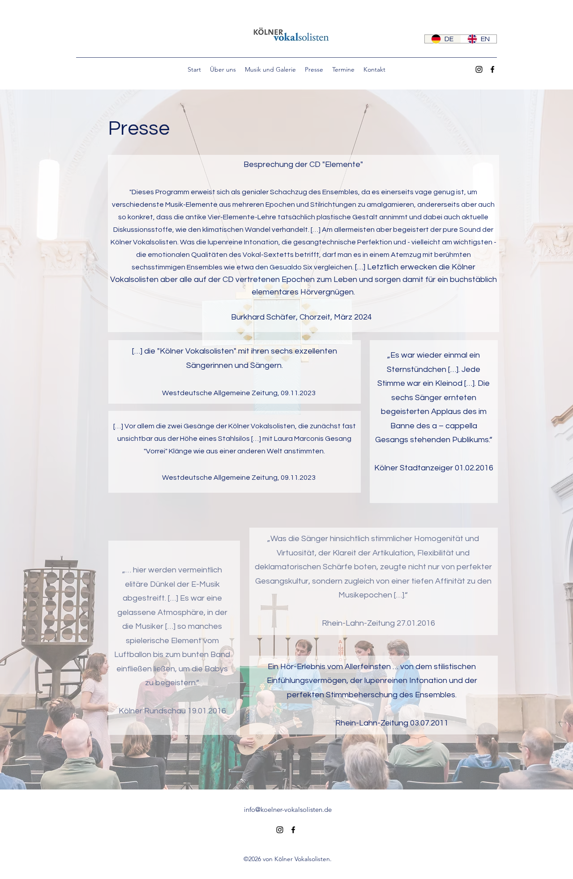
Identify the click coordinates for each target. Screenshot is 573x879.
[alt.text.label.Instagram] (479, 69)
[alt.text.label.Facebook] (492, 69)
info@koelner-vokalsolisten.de (288, 809)
